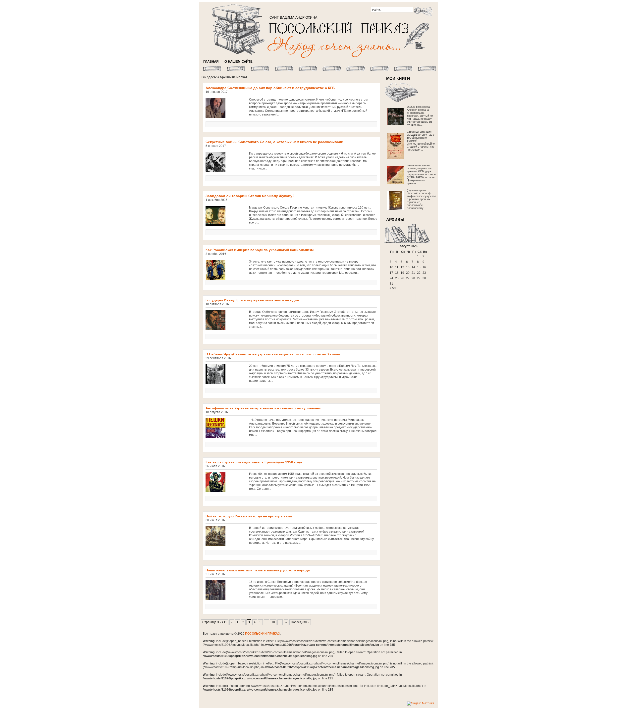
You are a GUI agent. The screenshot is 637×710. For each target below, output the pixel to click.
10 (273, 622)
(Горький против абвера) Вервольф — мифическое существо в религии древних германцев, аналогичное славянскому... (421, 199)
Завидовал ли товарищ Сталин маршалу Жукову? (250, 196)
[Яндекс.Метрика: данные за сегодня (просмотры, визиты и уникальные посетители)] (420, 704)
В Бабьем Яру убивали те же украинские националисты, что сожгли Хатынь (273, 354)
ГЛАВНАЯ (210, 61)
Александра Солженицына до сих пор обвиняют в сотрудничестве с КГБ (270, 88)
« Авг (392, 288)
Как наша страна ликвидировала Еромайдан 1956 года (254, 462)
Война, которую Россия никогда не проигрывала (249, 516)
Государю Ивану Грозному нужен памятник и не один (252, 300)
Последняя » (300, 622)
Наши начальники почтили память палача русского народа (258, 570)
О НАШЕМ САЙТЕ (238, 61)
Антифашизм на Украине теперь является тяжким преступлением (263, 408)
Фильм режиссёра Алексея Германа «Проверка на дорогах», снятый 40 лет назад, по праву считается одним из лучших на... (420, 115)
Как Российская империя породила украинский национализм (260, 250)
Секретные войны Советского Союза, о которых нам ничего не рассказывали (274, 142)
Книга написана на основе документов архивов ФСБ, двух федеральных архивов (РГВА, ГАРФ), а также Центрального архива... (421, 174)
